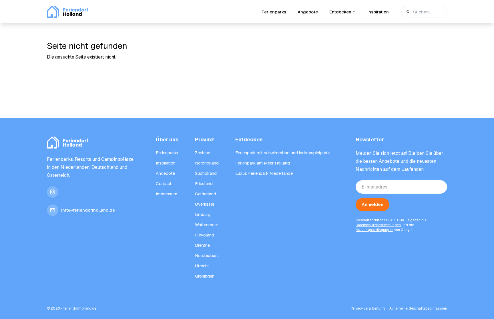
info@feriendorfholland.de (88, 210)
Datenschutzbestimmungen (378, 225)
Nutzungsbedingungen (374, 230)
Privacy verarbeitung (368, 308)
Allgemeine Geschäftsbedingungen (418, 308)
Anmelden (372, 204)
